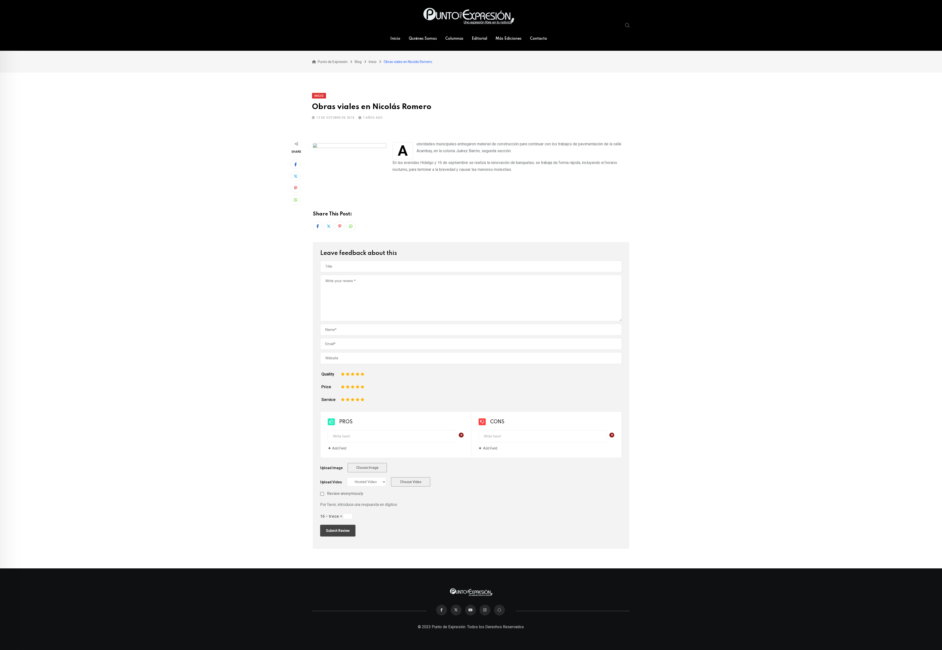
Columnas (454, 39)
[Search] (627, 25)
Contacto (538, 39)
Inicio (395, 39)
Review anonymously (345, 493)
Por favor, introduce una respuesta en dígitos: (359, 504)
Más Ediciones (509, 39)
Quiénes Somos (423, 39)
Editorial (479, 39)
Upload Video (331, 482)
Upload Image (331, 468)
